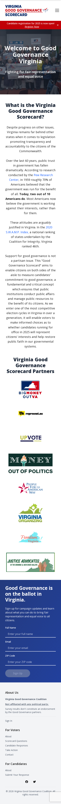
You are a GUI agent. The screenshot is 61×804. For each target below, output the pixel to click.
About (8, 736)
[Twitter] (34, 781)
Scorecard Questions (16, 740)
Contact (9, 754)
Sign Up (17, 673)
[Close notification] (58, 25)
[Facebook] (26, 781)
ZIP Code (10, 655)
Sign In (8, 720)
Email (8, 641)
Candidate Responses (16, 745)
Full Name (10, 627)
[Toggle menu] (57, 10)
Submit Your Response (17, 774)
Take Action (11, 750)
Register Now (32, 26)
